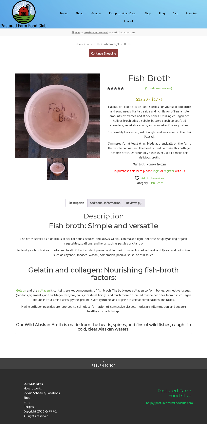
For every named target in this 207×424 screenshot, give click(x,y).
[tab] (76, 203)
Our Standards (33, 384)
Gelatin (21, 290)
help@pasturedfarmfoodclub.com (169, 403)
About (79, 13)
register (169, 171)
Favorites (191, 13)
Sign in (76, 32)
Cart (175, 13)
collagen (44, 290)
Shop (148, 13)
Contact (128, 21)
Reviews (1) (134, 203)
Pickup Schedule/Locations (42, 393)
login (156, 171)
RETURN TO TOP (103, 365)
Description (76, 203)
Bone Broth (93, 44)
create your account (96, 32)
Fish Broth (109, 44)
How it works (33, 388)
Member (96, 13)
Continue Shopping (103, 53)
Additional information (105, 203)
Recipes (29, 407)
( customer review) (158, 88)
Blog (162, 13)
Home (64, 13)
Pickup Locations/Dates (123, 13)
